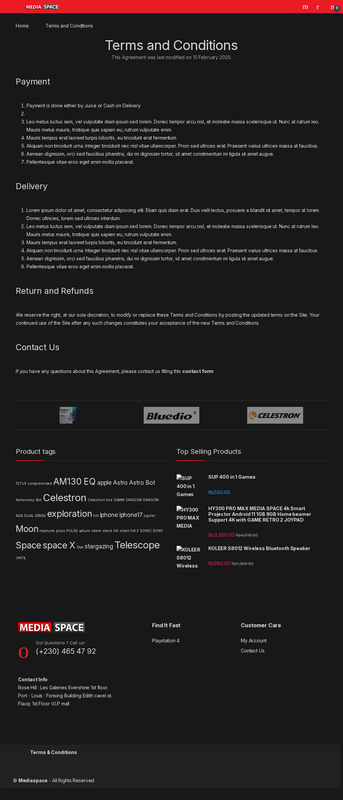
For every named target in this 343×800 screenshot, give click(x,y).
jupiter (149, 516)
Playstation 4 (166, 640)
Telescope (137, 545)
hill (95, 516)
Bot (39, 500)
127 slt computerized (34, 483)
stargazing (99, 546)
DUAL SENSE (35, 516)
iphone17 (131, 514)
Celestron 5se (100, 500)
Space (28, 545)
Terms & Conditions (53, 752)
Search (306, 6)
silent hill (110, 531)
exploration (69, 514)
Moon (27, 529)
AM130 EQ (74, 481)
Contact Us (253, 650)
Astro (120, 482)
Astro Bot (142, 482)
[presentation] (325, 415)
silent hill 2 (129, 531)
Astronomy (25, 500)
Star (80, 547)
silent (96, 531)
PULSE (71, 531)
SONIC (145, 531)
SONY (158, 531)
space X (59, 545)
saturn (84, 531)
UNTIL (21, 558)
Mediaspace (33, 780)
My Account (254, 640)
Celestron (64, 497)
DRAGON (134, 500)
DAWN (119, 500)
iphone (109, 514)
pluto (60, 531)
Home (22, 26)
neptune (47, 531)
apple (104, 482)
